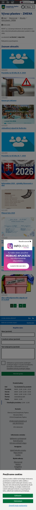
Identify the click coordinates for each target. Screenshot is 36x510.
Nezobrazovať (24, 241)
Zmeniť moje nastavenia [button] (18, 505)
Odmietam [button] (18, 501)
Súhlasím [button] (17, 495)
